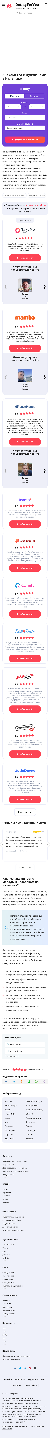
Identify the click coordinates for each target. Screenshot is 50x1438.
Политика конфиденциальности (14, 1426)
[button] (44, 286)
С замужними (8, 1282)
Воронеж (9, 1126)
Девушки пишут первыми (13, 1230)
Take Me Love (8, 1244)
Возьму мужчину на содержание (16, 1171)
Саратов (9, 1134)
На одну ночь (8, 1174)
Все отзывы (25, 867)
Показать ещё (25, 812)
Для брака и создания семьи (14, 1161)
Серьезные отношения (14, 195)
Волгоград (10, 1130)
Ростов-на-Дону (33, 1118)
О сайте (8, 1379)
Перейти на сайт (25, 258)
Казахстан (6, 1195)
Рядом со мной (8, 1223)
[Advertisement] (25, 41)
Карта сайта (31, 1385)
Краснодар (31, 1130)
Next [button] (47, 844)
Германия (6, 1192)
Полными (6, 1300)
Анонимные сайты (10, 1227)
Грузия (5, 1199)
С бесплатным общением (13, 1217)
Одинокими (7, 1307)
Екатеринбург (32, 1105)
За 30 (4, 1328)
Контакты (20, 1379)
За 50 (4, 1338)
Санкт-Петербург (34, 1101)
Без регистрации (37, 195)
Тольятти (9, 1138)
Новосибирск (11, 1105)
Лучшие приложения (11, 1359)
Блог (43, 1379)
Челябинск (10, 1113)
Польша (5, 1202)
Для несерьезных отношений (14, 1168)
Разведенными (8, 1314)
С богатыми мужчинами (12, 1286)
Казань (8, 1109)
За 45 (4, 1335)
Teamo (5, 1248)
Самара (29, 1113)
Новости (17, 1385)
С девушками (8, 1272)
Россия (5, 1189)
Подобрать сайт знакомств (25, 139)
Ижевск (29, 1138)
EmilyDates (6, 1258)
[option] (25, 844)
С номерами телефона (11, 1220)
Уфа (6, 1122)
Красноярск (31, 1122)
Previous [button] (2, 844)
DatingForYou (27, 4)
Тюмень (30, 1134)
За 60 (4, 1341)
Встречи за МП (8, 1164)
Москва (8, 1101)
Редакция (33, 1379)
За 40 (4, 1331)
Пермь (29, 1126)
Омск (7, 1118)
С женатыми (7, 1279)
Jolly (4, 1251)
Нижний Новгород (34, 1109)
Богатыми (6, 1303)
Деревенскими (8, 1310)
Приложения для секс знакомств (16, 1356)
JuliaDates (6, 1254)
